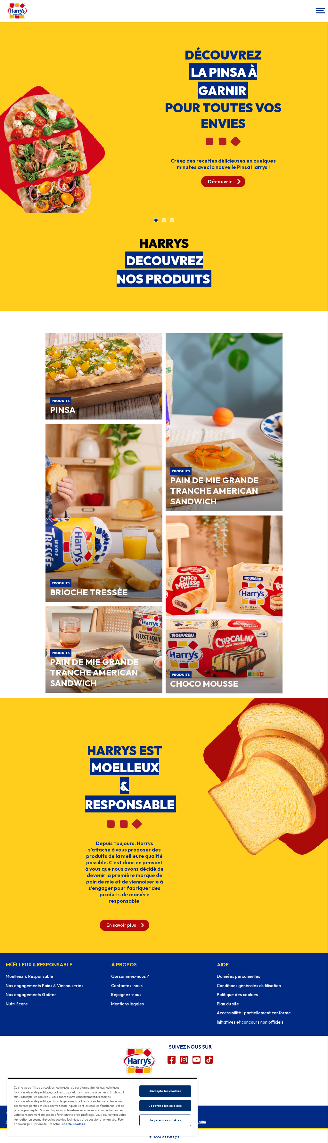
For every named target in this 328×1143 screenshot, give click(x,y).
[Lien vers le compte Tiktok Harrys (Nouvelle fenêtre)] (209, 1060)
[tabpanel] (164, 117)
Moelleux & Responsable (29, 976)
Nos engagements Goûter (31, 994)
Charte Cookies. (74, 1124)
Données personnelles (238, 976)
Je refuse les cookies (165, 1105)
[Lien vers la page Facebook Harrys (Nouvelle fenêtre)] (172, 1060)
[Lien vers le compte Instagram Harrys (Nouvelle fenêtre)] (184, 1060)
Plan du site (228, 1003)
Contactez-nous (127, 985)
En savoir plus (121, 925)
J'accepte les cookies (165, 1091)
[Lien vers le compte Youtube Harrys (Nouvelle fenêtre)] (197, 1060)
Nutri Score (17, 1003)
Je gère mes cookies (165, 1120)
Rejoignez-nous (126, 994)
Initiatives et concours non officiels (250, 1022)
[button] (320, 11)
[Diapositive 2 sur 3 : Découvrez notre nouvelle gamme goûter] (164, 220)
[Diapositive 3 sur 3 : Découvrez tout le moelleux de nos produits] (172, 220)
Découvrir (220, 181)
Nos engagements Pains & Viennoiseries (44, 985)
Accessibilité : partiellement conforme (254, 1012)
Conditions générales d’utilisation (249, 985)
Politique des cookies (237, 994)
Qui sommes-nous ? (130, 976)
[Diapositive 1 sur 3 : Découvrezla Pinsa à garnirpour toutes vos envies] (156, 220)
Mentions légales (127, 1003)
